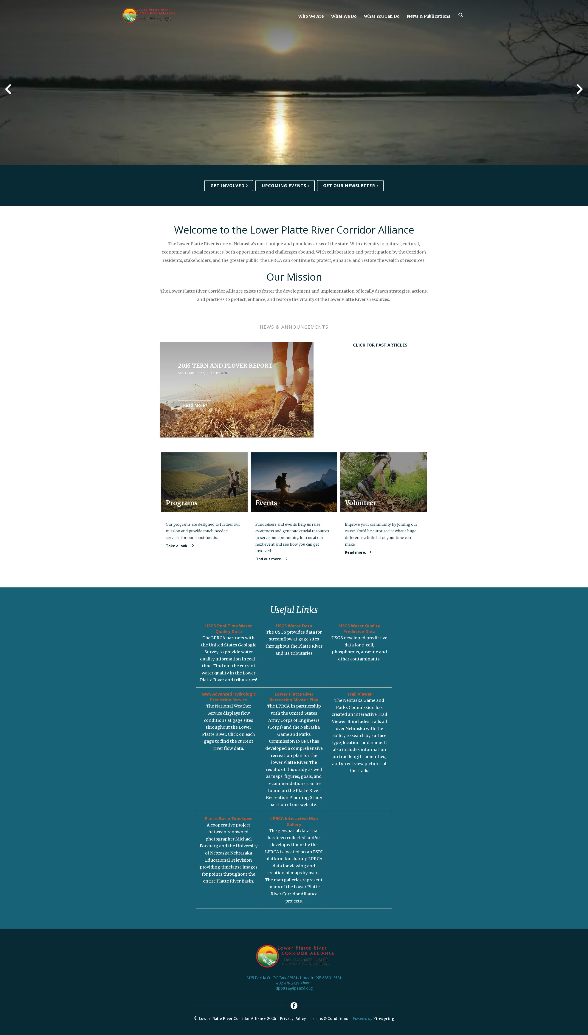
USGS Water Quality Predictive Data (359, 628)
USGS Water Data (294, 626)
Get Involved (228, 185)
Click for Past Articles (380, 345)
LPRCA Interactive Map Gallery (294, 821)
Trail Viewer (359, 694)
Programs (182, 503)
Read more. (355, 552)
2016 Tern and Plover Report (225, 365)
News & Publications (428, 16)
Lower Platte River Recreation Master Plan (293, 696)
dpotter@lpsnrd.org (294, 988)
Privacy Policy (293, 1018)
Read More (194, 405)
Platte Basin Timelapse (228, 818)
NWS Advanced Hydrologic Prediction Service (228, 696)
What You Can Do (381, 16)
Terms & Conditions (329, 1018)
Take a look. (177, 545)
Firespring (383, 1018)
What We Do (343, 16)
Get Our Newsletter (349, 185)
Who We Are (311, 16)
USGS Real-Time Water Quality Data (228, 628)
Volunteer (360, 503)
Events (266, 503)
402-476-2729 (288, 983)
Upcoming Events (284, 185)
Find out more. (268, 558)
